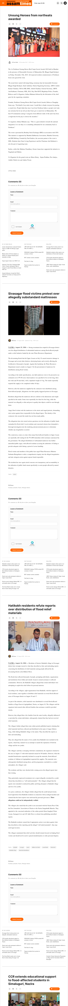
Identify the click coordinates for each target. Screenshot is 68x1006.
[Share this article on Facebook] (13, 24)
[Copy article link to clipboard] (20, 24)
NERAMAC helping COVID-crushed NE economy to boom (34, 253)
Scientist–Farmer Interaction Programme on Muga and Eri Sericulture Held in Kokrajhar (56, 957)
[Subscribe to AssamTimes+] (65, 3)
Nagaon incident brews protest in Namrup (32, 265)
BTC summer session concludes (31, 257)
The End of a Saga (28, 261)
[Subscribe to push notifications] (57, 3)
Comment (12, 211)
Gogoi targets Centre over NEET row (11, 261)
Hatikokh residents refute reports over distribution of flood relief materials (55, 253)
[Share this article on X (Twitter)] (16, 24)
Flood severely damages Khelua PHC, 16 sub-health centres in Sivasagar (11, 582)
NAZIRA (11, 347)
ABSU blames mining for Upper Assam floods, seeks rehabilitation (55, 265)
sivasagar (22, 847)
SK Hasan (14, 340)
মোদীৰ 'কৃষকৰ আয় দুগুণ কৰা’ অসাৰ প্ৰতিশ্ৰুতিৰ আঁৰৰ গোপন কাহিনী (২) (33, 247)
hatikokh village (12, 850)
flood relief (53, 847)
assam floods (45, 847)
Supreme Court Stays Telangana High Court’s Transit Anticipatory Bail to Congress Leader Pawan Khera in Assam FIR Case (11, 267)
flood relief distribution (24, 850)
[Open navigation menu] (3, 3)
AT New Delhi (15, 62)
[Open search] (61, 3)
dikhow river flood (36, 847)
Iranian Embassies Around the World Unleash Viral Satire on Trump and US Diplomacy (11, 274)
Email (15, 203)
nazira (14, 474)
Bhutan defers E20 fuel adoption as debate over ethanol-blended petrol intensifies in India (10, 255)
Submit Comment (16, 233)
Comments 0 (55, 24)
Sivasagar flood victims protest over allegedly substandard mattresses (54, 247)
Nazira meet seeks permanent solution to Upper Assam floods (55, 270)
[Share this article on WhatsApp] (9, 24)
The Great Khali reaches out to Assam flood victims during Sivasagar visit (11, 587)
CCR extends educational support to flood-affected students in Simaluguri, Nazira (55, 259)
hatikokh (15, 847)
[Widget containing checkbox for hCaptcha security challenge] (22, 227)
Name (11, 195)
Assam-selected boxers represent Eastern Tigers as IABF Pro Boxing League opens (11, 248)
